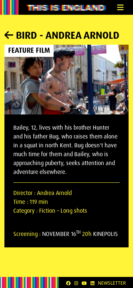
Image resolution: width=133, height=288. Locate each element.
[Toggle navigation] (120, 7)
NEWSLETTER (112, 283)
